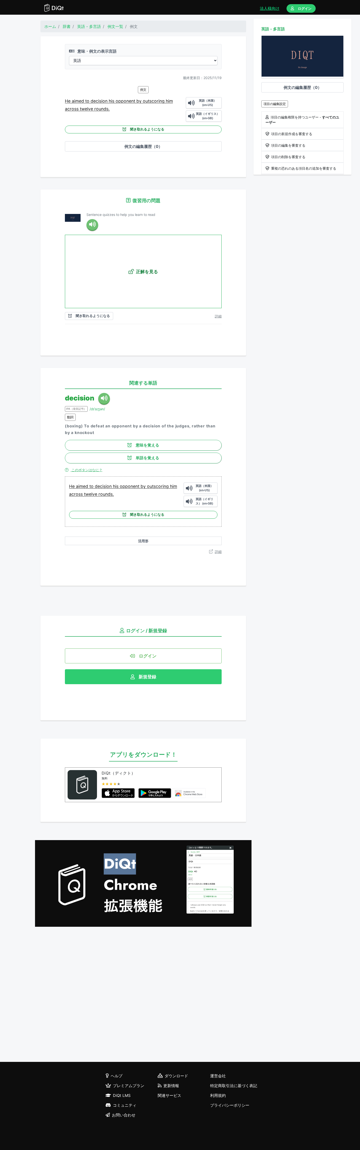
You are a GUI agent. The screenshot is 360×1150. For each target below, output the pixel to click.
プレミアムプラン (128, 1085)
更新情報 (171, 1085)
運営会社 (218, 1075)
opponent (126, 101)
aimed (78, 101)
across (72, 108)
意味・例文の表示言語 (96, 51)
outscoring (154, 101)
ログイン (305, 8)
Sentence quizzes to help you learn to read (120, 214)
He (68, 101)
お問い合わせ (123, 1115)
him (169, 101)
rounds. (102, 108)
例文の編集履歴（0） (143, 146)
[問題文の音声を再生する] (92, 225)
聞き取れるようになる (147, 129)
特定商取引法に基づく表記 (233, 1085)
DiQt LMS (122, 1095)
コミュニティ (124, 1105)
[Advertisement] (143, 995)
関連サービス (169, 1095)
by (139, 101)
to (88, 101)
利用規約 (218, 1095)
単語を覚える (147, 458)
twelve (87, 108)
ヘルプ (116, 1075)
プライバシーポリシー (229, 1105)
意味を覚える (147, 445)
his (112, 101)
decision (100, 101)
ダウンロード (176, 1075)
